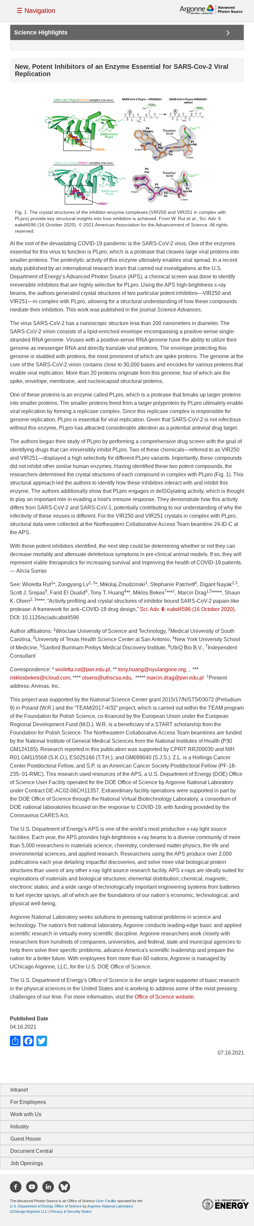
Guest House (25, 1139)
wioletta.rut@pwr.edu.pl (82, 669)
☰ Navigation (36, 10)
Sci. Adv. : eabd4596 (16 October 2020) (187, 609)
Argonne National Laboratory (110, 1206)
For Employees (28, 1102)
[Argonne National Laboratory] (211, 9)
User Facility (106, 1201)
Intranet (19, 1090)
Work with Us (25, 1114)
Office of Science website (164, 997)
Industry (19, 1126)
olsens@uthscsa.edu (106, 678)
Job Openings (26, 1163)
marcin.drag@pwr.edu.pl (175, 678)
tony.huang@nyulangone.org (152, 669)
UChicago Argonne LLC (29, 1211)
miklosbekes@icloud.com (40, 678)
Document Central (31, 1151)
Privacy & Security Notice (71, 1211)
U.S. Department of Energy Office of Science (46, 1206)
